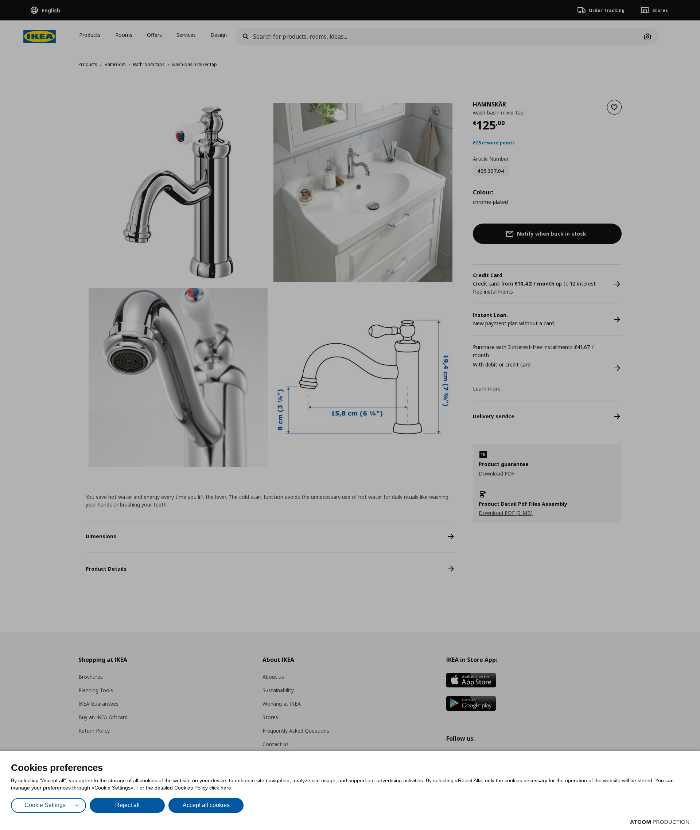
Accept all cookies (206, 805)
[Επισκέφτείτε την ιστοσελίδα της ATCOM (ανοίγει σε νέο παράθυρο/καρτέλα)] (659, 822)
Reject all (127, 805)
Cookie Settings (45, 805)
